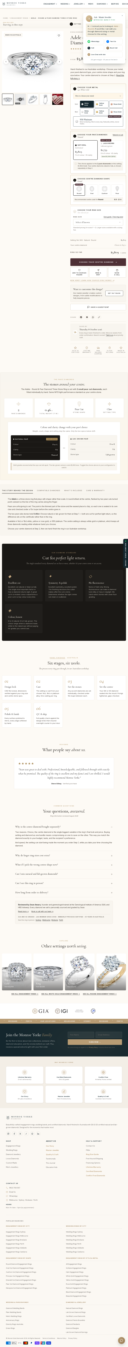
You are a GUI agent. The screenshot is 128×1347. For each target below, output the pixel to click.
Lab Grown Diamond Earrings (77, 1332)
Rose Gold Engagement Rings (77, 1284)
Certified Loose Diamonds (75, 1316)
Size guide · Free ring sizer (113, 217)
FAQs (88, 1150)
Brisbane (55, 920)
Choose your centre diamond (98, 262)
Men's (90, 4)
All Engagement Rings (74, 1264)
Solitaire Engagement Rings (76, 1268)
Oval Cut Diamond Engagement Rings (20, 1268)
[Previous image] (6, 61)
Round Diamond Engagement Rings (19, 1264)
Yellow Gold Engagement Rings (77, 1280)
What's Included (73, 490)
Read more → (23, 911)
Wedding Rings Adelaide (75, 1248)
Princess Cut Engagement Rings (17, 1276)
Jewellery (78, 4)
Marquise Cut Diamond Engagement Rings (21, 1288)
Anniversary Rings (12, 1320)
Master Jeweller (52, 1150)
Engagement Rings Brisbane (16, 1240)
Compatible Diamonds (48, 490)
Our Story (50, 1146)
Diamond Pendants (73, 1324)
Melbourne (46, 920)
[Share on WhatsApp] (93, 317)
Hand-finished (57, 658)
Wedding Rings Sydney (74, 1232)
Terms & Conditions (48, 1338)
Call (92, 48)
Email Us (12, 1192)
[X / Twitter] (20, 1133)
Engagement (49, 4)
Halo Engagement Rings (75, 1272)
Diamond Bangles (72, 1328)
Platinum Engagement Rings (76, 1288)
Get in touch (114, 293)
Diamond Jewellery (13, 1154)
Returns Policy (61, 1338)
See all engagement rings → (24, 994)
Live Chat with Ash (98, 55)
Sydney (38, 920)
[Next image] (59, 61)
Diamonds (101, 4)
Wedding (64, 4)
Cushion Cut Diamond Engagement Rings (21, 1272)
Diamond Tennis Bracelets (75, 1320)
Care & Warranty (95, 490)
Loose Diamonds (12, 1159)
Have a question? (100, 307)
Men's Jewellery (12, 1167)
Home (5, 18)
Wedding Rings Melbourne (75, 1236)
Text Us (113, 41)
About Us (51, 1141)
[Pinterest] (32, 1133)
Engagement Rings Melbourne (17, 1236)
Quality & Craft (52, 1154)
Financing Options (93, 1163)
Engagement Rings (19, 18)
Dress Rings (10, 1328)
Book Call (113, 48)
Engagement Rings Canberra (16, 1252)
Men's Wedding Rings (14, 1316)
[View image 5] (58, 99)
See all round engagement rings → (100, 994)
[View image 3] (32, 99)
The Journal (50, 1163)
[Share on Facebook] (87, 317)
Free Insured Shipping (94, 1159)
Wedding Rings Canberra (75, 1252)
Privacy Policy (93, 1047)
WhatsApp (13, 1196)
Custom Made (11, 1163)
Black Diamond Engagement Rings (78, 1292)
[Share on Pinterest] (81, 317)
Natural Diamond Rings (74, 1308)
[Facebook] (14, 1133)
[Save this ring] (58, 35)
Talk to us (109, 335)
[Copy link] (99, 317)
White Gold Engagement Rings (77, 1276)
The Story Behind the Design (17, 490)
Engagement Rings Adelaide (16, 1248)
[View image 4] (45, 99)
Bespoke (115, 4)
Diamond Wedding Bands (15, 1308)
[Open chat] (121, 1340)
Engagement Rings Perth (15, 1244)
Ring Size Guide (92, 1154)
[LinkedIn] (38, 1133)
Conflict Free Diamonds (95, 1176)
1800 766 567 (14, 1188)
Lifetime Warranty (93, 1167)
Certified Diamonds (94, 1171)
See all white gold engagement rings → (60, 994)
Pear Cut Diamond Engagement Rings (19, 1284)
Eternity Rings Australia (14, 1324)
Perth (61, 920)
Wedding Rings (12, 1150)
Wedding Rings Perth (73, 1244)
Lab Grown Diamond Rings (76, 1312)
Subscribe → (95, 1042)
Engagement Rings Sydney (16, 1232)
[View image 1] (8, 99)
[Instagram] (8, 1133)
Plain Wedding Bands (13, 1312)
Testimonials (51, 1159)
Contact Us (90, 1146)
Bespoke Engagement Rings (76, 1296)
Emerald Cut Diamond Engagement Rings (21, 1280)
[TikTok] (26, 1133)
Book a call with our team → (42, 911)
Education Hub (51, 1167)
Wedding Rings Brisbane (75, 1240)
